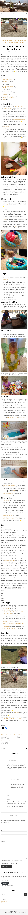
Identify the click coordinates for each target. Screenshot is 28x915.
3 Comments (17, 51)
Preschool (23, 40)
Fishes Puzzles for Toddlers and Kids (11, 615)
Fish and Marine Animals (8, 630)
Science (5, 42)
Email (3, 830)
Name (3, 825)
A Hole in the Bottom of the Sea (10, 522)
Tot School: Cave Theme (6, 740)
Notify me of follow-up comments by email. (12, 860)
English (21, 39)
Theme (23, 42)
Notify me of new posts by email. (9, 863)
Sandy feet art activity (8, 108)
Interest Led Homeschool (9, 40)
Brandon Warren (5, 901)
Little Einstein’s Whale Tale (9, 485)
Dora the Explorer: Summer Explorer (11, 482)
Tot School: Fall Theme (19, 734)
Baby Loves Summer (7, 79)
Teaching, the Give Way (14, 42)
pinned (17, 712)
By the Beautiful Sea (7, 515)
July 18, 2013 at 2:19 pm (11, 760)
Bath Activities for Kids (12, 417)
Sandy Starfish (6, 128)
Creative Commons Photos (20, 912)
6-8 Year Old (15, 39)
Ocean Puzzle (6, 608)
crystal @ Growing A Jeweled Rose (16, 758)
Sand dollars (6, 126)
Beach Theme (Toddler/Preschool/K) (12, 718)
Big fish (4, 129)
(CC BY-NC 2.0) (4, 903)
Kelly (4, 748)
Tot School (14, 44)
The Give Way (14, 4)
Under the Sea (6, 621)
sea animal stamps (19, 106)
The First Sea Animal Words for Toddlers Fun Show (14, 517)
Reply (8, 762)
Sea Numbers (6, 626)
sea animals (6, 279)
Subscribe (5, 883)
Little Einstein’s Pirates (8, 493)
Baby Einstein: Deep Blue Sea (10, 518)
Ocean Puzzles (6, 610)
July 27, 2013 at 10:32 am (12, 798)
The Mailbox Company (9, 560)
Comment (3, 841)
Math (18, 40)
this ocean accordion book (19, 119)
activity (6, 204)
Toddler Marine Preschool (9, 628)
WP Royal (11, 912)
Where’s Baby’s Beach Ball (9, 101)
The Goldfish (6, 500)
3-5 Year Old (7, 39)
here (14, 490)
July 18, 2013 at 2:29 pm (15, 779)
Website (3, 836)
